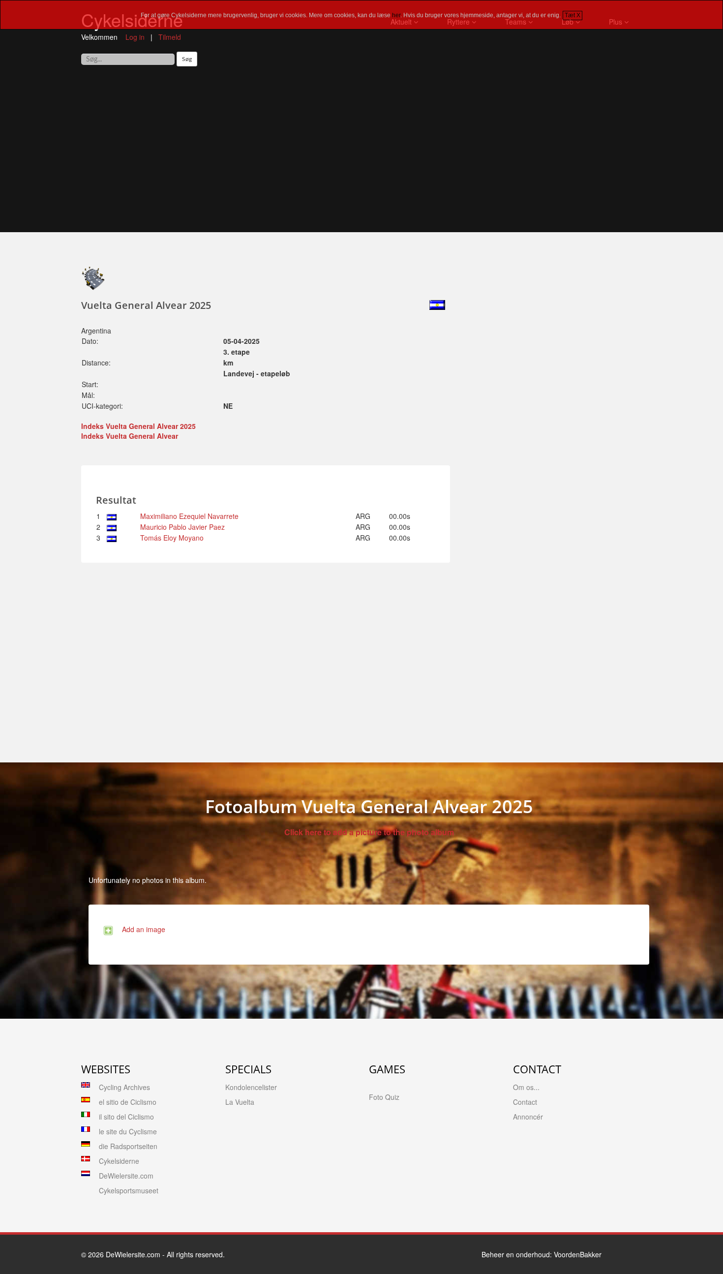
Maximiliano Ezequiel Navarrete (189, 516)
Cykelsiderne (119, 1161)
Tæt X (572, 15)
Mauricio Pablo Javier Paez (182, 527)
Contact (525, 1102)
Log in (135, 37)
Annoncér (528, 1117)
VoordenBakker (578, 1254)
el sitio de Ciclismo (127, 1102)
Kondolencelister (251, 1087)
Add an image (141, 929)
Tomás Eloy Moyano (172, 538)
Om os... (526, 1087)
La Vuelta (239, 1102)
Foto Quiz (384, 1097)
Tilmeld (169, 37)
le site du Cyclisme (128, 1131)
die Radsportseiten (128, 1146)
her (396, 15)
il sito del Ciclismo (126, 1117)
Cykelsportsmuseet (128, 1190)
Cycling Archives (124, 1087)
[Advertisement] (361, 153)
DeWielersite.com (126, 1176)
